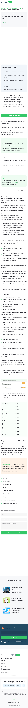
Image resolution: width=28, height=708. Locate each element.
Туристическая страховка (9, 685)
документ (9, 346)
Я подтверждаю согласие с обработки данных (14, 642)
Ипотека (18, 685)
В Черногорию (4, 671)
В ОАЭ (2, 660)
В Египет (3, 665)
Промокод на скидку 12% (14, 115)
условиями (18, 641)
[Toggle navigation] (26, 3)
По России (3, 666)
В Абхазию (3, 669)
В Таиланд (3, 663)
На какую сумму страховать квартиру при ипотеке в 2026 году (17, 600)
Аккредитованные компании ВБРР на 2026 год (14, 89)
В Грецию (3, 668)
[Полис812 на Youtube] (14, 699)
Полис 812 (14, 182)
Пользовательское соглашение (14, 702)
